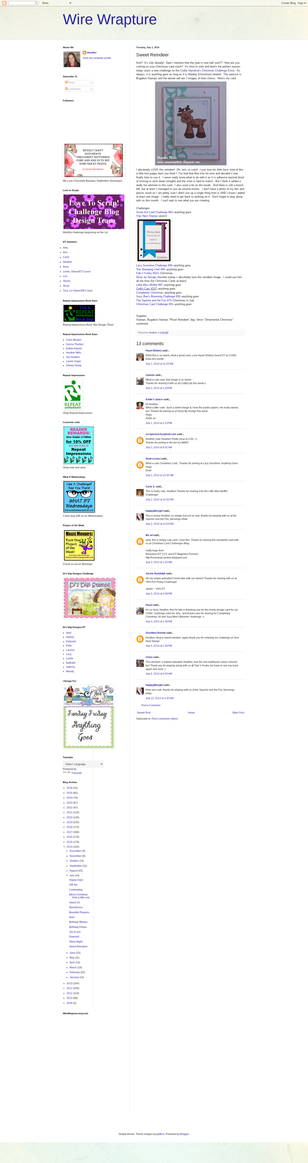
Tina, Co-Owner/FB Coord (77, 290)
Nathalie (71, 662)
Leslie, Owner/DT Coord (76, 271)
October (74, 860)
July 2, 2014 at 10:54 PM (159, 523)
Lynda (69, 658)
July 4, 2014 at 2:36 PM (159, 645)
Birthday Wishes (78, 922)
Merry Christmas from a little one (79, 896)
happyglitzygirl (154, 510)
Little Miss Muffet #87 (149, 284)
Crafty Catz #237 (146, 288)
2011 (70, 993)
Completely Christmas (149, 292)
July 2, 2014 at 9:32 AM (159, 447)
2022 (70, 807)
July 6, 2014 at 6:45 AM (159, 673)
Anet (68, 632)
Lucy (68, 654)
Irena (66, 266)
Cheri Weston (74, 339)
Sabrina (70, 667)
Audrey (70, 637)
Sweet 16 (74, 902)
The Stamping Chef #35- (151, 269)
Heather (92, 52)
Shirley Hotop (74, 365)
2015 (70, 842)
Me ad (149, 535)
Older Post (238, 712)
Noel (72, 917)
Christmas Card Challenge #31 (154, 304)
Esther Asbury (74, 348)
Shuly (66, 285)
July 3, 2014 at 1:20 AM (159, 562)
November (76, 856)
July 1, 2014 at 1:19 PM (159, 388)
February (75, 972)
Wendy (70, 671)
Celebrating (76, 889)
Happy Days (76, 879)
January (74, 977)
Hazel (149, 605)
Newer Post (143, 712)
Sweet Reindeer (78, 946)
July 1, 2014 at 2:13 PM (159, 423)
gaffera (160, 1134)
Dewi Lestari (153, 458)
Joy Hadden (73, 357)
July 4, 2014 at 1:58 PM (159, 621)
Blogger (184, 1134)
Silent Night (75, 941)
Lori (65, 276)
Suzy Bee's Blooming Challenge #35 (158, 296)
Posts (71, 82)
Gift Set (73, 884)
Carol (66, 257)
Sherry (66, 281)
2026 (70, 787)
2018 (70, 827)
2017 (70, 832)
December (76, 851)
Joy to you (75, 931)
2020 (70, 817)
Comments (74, 89)
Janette (150, 375)
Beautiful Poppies (79, 912)
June (73, 952)
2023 (70, 802)
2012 (70, 988)
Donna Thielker (75, 344)
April (72, 962)
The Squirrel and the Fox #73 (153, 300)
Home (191, 712)
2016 (70, 836)
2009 (70, 1003)
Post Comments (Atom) (165, 718)
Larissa (70, 650)
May (72, 957)
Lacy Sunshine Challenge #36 (154, 265)
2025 (70, 792)
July (72, 875)
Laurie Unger (73, 361)
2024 (70, 797)
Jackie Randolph (156, 573)
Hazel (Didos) (154, 350)
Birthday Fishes (78, 927)
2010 (70, 998)
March (73, 967)
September (76, 865)
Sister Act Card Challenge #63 (154, 212)
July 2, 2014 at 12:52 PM (159, 499)
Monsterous (76, 907)
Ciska (149, 657)
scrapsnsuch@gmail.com (161, 434)
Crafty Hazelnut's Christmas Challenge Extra (207, 70)
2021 (70, 812)
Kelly (69, 645)
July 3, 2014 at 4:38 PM (159, 593)
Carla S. (150, 486)
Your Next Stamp (146, 216)
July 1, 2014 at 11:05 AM (159, 363)
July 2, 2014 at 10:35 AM (159, 475)
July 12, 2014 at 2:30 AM (159, 698)
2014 (70, 846)
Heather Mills (73, 352)
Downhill (74, 936)
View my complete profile (97, 58)
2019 (70, 822)
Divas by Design (146, 277)
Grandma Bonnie (156, 632)
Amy (65, 247)
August (74, 870)
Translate (76, 773)
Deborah (71, 641)
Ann (65, 252)
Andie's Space (154, 399)
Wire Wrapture (110, 19)
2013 (70, 983)
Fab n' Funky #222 (147, 273)
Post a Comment (150, 705)
